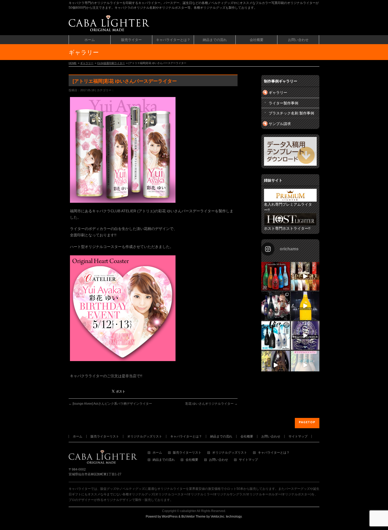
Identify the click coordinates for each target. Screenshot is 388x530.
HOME (73, 63)
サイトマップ (297, 436)
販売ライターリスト (105, 436)
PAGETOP (307, 422)
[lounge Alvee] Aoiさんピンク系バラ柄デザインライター (110, 403)
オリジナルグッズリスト (144, 436)
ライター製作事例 (283, 103)
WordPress (170, 516)
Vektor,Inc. (218, 516)
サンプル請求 (280, 124)
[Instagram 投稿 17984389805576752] (305, 306)
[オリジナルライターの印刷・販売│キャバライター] (109, 25)
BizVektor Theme (193, 516)
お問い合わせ (270, 436)
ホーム (77, 436)
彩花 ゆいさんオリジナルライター (211, 403)
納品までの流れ (221, 436)
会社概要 (246, 436)
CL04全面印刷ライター (111, 63)
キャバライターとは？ (186, 436)
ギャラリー (86, 63)
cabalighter (188, 511)
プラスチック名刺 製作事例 (291, 113)
